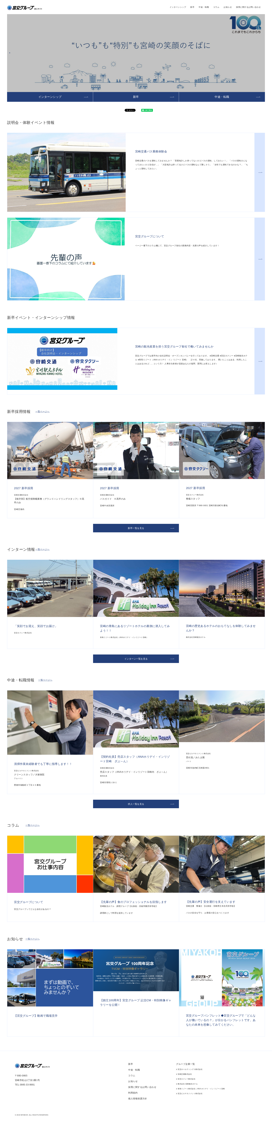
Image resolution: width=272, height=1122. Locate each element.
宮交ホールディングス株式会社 (189, 1069)
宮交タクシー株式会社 (186, 1079)
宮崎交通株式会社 (184, 1074)
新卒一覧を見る (136, 528)
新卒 (192, 7)
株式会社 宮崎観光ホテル (187, 1084)
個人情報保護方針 (137, 1098)
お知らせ (228, 7)
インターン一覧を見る (136, 659)
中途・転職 (204, 7)
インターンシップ (178, 7)
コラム (216, 7)
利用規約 (133, 1093)
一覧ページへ (42, 411)
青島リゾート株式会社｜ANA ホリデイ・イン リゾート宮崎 (201, 1089)
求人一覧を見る (136, 804)
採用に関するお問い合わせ (248, 7)
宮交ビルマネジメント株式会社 (189, 1094)
